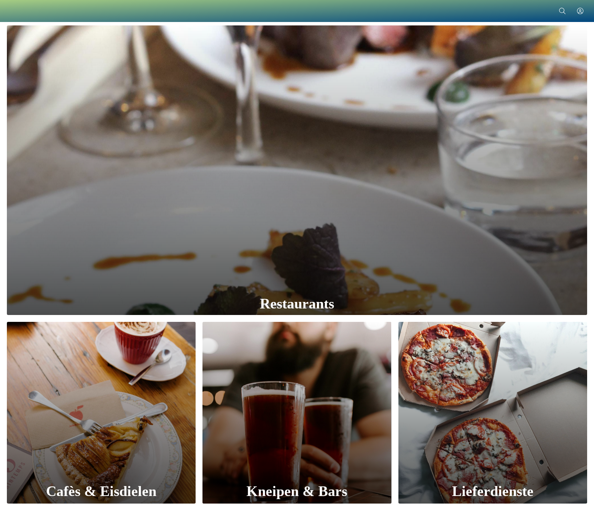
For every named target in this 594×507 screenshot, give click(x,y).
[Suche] (562, 11)
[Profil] (580, 11)
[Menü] (14, 11)
